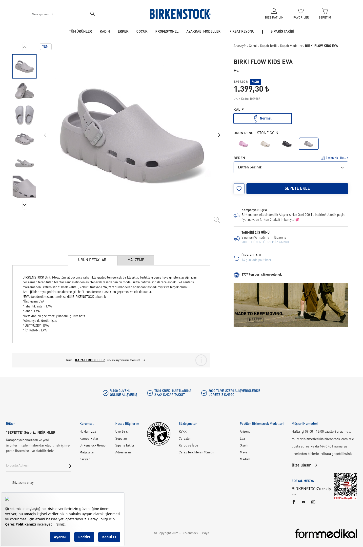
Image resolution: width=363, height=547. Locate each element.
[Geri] (24, 47)
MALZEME (135, 260)
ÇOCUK (141, 31)
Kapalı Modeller (291, 46)
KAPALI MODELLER (90, 360)
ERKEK (123, 31)
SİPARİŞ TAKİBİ (282, 31)
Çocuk (253, 46)
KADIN (105, 31)
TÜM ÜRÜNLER (80, 31)
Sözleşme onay (23, 483)
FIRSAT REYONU (241, 31)
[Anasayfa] (180, 14)
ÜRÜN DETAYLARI (92, 260)
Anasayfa (240, 46)
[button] (24, 66)
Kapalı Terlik (269, 46)
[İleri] (24, 205)
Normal (266, 118)
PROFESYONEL (167, 31)
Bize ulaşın (302, 465)
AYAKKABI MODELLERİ (204, 31)
